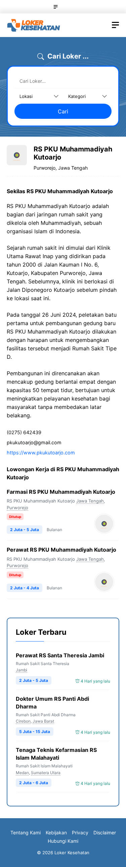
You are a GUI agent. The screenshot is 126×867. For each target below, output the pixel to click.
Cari (63, 111)
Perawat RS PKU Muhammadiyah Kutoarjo (61, 549)
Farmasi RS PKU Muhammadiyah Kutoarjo (61, 491)
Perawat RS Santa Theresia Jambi (60, 655)
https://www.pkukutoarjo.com (41, 452)
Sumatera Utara (45, 772)
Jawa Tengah (90, 501)
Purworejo (17, 507)
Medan (22, 772)
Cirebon (23, 721)
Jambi (21, 669)
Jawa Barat (43, 721)
